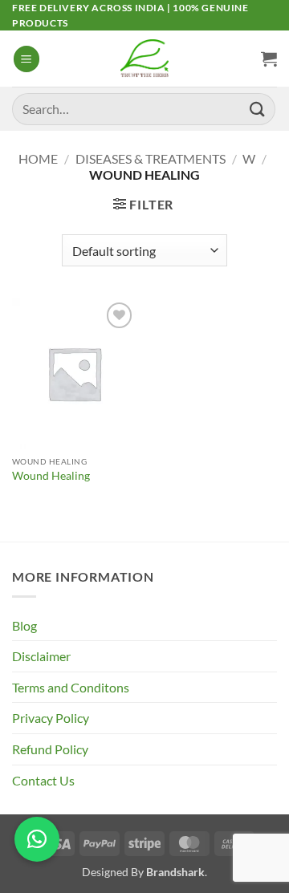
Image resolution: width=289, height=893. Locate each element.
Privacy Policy (50, 717)
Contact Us (43, 780)
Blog (24, 625)
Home (38, 158)
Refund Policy (50, 749)
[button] (26, 59)
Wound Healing (51, 475)
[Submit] (258, 108)
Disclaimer (41, 656)
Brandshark (175, 872)
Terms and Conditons (70, 687)
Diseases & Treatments (150, 158)
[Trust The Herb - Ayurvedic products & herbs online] (145, 58)
